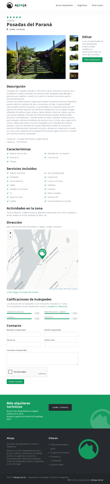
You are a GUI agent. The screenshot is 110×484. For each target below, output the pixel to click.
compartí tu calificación (57, 306)
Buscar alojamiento (64, 5)
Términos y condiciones (56, 458)
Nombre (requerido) (16, 330)
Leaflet (51, 289)
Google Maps (75, 289)
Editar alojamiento (92, 59)
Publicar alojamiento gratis (60, 446)
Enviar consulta (15, 381)
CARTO (65, 289)
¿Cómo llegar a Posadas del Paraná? (22, 292)
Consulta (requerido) (17, 350)
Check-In (11, 340)
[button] (42, 254)
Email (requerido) (52, 330)
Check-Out (49, 340)
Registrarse (82, 5)
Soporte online (57, 464)
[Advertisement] (92, 107)
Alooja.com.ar (20, 477)
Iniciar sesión (97, 5)
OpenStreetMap (58, 289)
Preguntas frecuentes (60, 452)
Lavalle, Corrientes (60, 407)
